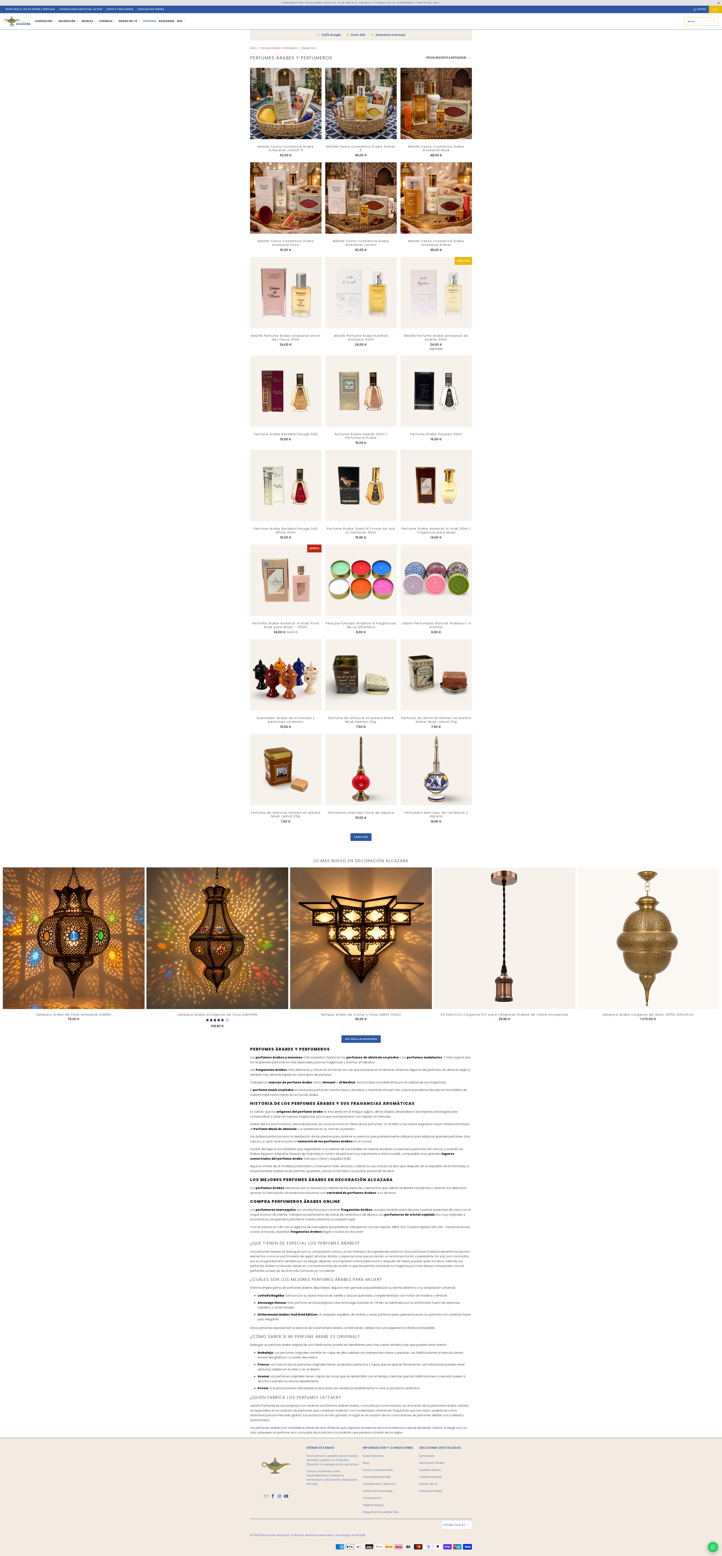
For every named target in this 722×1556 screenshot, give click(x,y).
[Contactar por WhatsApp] (713, 1547)
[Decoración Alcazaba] (17, 21)
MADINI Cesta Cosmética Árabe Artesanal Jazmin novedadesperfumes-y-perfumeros (361, 198)
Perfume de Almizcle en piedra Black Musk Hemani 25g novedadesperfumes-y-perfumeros (361, 675)
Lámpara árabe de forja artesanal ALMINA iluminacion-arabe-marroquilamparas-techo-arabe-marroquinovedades (74, 938)
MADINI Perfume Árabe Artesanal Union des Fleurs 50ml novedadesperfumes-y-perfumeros (286, 292)
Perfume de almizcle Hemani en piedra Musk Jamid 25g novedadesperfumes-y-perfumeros (286, 769)
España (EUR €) (454, 1525)
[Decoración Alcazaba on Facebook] (273, 1496)
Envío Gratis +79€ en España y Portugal (30, 9)
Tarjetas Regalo (373, 1505)
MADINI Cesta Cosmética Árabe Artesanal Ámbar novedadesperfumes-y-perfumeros (436, 198)
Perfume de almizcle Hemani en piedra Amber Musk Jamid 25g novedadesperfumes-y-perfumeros (436, 675)
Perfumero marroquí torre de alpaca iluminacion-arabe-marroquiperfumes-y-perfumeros (361, 769)
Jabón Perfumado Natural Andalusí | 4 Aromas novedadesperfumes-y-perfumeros (436, 580)
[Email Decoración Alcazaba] (266, 1496)
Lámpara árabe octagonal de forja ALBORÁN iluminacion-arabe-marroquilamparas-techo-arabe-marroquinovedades (217, 938)
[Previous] (20, 947)
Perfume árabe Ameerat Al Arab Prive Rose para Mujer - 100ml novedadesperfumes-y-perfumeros (286, 580)
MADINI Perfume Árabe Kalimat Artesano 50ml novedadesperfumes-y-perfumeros (361, 292)
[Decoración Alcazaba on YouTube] (286, 1496)
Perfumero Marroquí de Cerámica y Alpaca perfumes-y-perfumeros (436, 769)
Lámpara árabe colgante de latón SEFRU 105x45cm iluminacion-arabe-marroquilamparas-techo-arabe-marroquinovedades (648, 938)
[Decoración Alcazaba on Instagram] (279, 1496)
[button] (45, 21)
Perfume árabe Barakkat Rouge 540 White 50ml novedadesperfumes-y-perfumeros (286, 485)
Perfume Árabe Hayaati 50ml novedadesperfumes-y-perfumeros (436, 391)
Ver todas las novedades (361, 1039)
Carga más (361, 836)
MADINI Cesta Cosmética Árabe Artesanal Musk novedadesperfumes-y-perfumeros (436, 103)
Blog (366, 1463)
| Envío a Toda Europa (119, 9)
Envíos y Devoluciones (378, 1470)
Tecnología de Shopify (350, 1535)
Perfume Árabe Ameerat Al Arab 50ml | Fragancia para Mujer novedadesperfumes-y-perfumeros (436, 485)
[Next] (681, 948)
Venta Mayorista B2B (377, 1477)
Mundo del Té (428, 1484)
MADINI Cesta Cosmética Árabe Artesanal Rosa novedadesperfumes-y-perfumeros (286, 198)
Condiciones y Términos (379, 1484)
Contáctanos (372, 1498)
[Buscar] (713, 21)
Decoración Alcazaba (275, 1535)
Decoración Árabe (431, 1463)
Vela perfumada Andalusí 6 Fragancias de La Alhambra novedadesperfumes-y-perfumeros (361, 580)
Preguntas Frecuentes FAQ (380, 1512)
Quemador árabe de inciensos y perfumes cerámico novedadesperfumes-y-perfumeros (286, 675)
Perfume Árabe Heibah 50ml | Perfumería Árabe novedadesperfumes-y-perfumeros (361, 391)
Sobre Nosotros (373, 1456)
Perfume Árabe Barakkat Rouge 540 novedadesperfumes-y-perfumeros (286, 391)
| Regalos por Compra (150, 9)
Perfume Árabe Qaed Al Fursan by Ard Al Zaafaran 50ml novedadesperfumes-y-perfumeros (361, 485)
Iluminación (427, 1456)
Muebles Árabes (430, 1470)
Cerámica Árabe (430, 1477)
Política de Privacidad (377, 1491)
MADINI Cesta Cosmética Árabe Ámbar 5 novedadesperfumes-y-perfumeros (361, 103)
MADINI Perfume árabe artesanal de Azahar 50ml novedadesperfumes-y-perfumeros (436, 292)
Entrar (701, 9)
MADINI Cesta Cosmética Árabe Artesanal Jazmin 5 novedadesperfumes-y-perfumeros (286, 103)
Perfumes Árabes (430, 1491)
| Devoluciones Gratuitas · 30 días (80, 9)
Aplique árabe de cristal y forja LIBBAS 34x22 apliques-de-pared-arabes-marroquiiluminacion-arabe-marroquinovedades (361, 938)
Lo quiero (286, 111)
